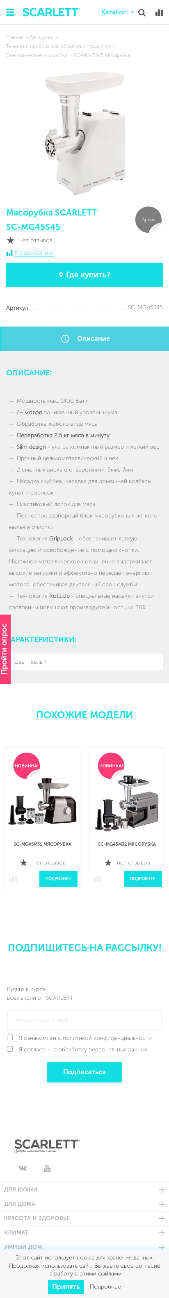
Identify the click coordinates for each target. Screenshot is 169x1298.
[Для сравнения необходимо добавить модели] (159, 12)
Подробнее (58, 878)
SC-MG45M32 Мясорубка (127, 844)
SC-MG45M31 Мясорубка (42, 844)
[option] (42, 825)
